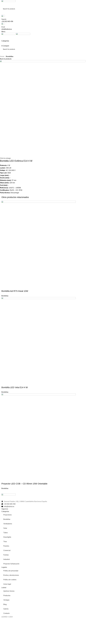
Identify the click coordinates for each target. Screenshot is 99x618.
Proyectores (7, 515)
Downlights (7, 537)
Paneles (6, 546)
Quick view (9, 287)
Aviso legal (7, 584)
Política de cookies (9, 579)
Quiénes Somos (8, 591)
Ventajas (6, 600)
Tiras (5, 541)
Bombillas (9, 56)
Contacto (6, 613)
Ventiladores (7, 524)
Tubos (5, 532)
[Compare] (3, 287)
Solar (5, 528)
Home (2, 56)
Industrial (6, 559)
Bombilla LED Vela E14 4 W (14, 387)
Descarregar (15, 192)
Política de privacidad (10, 571)
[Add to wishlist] (14, 287)
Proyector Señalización (11, 564)
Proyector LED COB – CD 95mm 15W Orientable (24, 483)
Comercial (6, 550)
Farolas (6, 555)
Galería (5, 609)
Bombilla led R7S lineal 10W (14, 291)
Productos (6, 595)
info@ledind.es (6, 29)
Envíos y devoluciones (11, 575)
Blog (5, 604)
